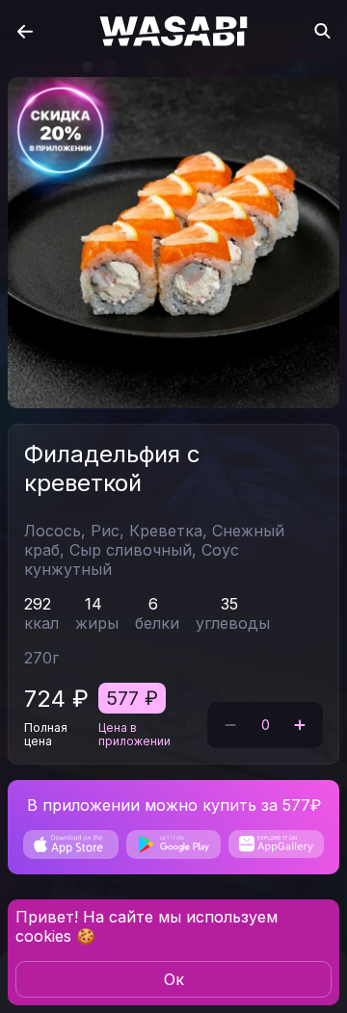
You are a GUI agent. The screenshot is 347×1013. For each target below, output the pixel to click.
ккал (41, 623)
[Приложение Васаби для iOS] (71, 844)
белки (157, 623)
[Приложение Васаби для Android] (174, 844)
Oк (174, 979)
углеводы (233, 623)
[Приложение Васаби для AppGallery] (276, 844)
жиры (97, 623)
